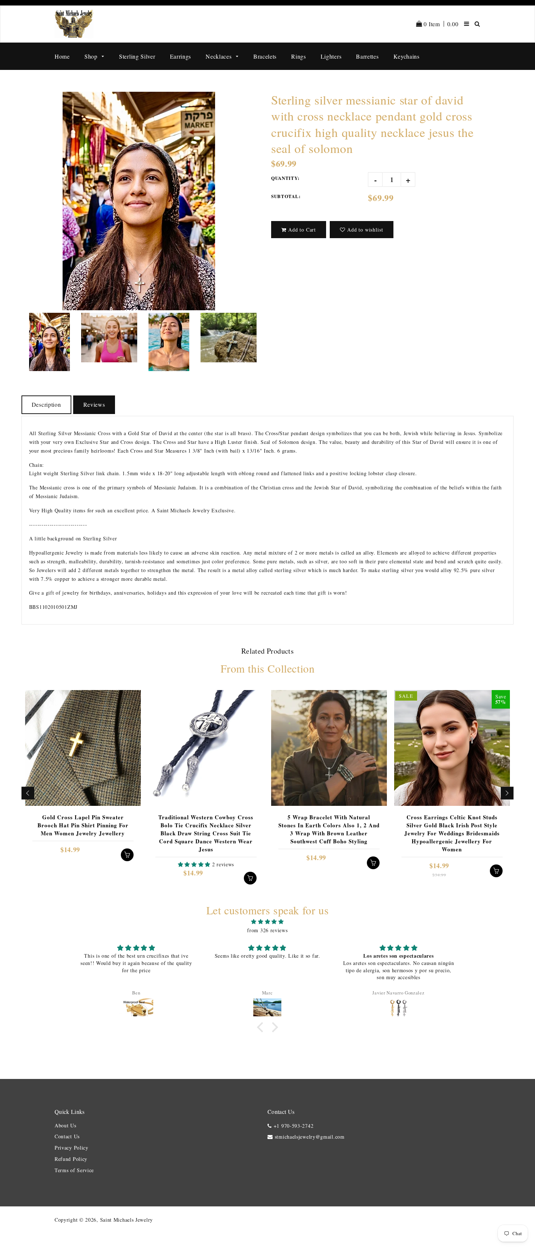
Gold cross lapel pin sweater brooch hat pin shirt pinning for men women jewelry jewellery (82, 825)
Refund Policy (71, 1158)
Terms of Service (74, 1170)
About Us (65, 1125)
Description (46, 404)
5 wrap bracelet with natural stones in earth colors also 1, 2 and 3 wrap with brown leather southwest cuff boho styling (329, 829)
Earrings (180, 56)
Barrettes (367, 56)
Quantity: (285, 177)
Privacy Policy (71, 1147)
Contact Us (67, 1136)
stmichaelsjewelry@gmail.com (310, 1136)
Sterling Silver (137, 56)
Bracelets (265, 56)
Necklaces (219, 56)
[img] (267, 921)
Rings (298, 56)
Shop (91, 56)
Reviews (94, 404)
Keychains (406, 56)
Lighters (331, 56)
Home (62, 56)
